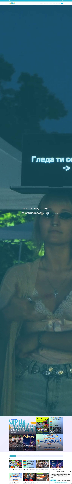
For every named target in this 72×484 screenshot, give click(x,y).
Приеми (53, 480)
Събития (50, 3)
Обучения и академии (17, 444)
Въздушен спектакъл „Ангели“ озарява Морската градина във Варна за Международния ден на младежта (29, 446)
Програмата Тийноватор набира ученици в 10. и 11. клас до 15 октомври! (42, 430)
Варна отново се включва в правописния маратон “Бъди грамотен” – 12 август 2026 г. (15, 447)
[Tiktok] (62, 0)
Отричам (58, 480)
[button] (70, 471)
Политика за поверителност (63, 482)
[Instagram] (61, 0)
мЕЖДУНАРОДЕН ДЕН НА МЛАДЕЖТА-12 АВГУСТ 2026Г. (54, 431)
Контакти (58, 3)
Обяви (15, 419)
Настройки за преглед (66, 480)
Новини (54, 3)
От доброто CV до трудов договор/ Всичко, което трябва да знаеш (42, 482)
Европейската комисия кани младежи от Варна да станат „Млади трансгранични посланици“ (22, 429)
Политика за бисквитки (57, 482)
